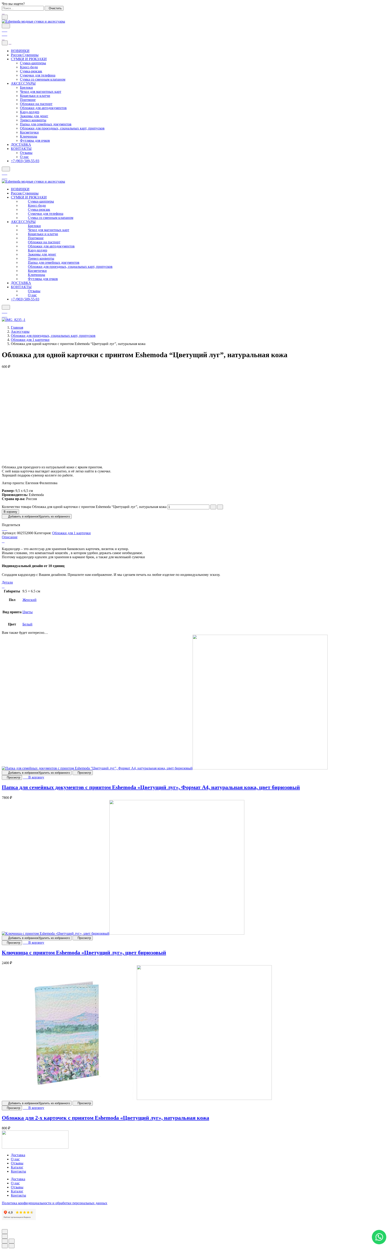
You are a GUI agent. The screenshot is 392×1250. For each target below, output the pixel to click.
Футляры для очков (35, 140)
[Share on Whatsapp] (3, 529)
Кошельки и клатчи (35, 96)
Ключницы (28, 136)
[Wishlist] (4, 30)
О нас (24, 157)
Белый (27, 624)
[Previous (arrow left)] (5, 1245)
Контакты (18, 1171)
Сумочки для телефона (37, 75)
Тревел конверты (33, 120)
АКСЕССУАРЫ (23, 83)
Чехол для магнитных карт (40, 91)
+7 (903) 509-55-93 (25, 161)
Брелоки (26, 87)
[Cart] (4, 34)
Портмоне (28, 100)
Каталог (17, 1167)
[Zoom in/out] (12, 1241)
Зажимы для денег (34, 116)
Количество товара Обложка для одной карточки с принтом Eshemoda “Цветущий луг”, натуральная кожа (84, 507)
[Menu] (5, 17)
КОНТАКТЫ (21, 149)
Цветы (27, 612)
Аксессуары (20, 331)
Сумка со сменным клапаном (42, 79)
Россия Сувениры (25, 55)
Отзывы (26, 153)
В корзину (10, 511)
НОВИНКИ (20, 51)
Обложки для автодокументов (43, 108)
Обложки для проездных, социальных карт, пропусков (62, 128)
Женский (29, 600)
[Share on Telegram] (6, 529)
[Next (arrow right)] (12, 1245)
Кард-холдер (29, 112)
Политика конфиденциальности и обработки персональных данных (54, 1203)
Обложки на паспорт (36, 104)
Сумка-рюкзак (31, 71)
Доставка (18, 1155)
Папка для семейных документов (45, 124)
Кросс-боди (29, 67)
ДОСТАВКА (21, 144)
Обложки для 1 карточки (30, 340)
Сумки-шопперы (33, 63)
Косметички (29, 132)
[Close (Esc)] (5, 1241)
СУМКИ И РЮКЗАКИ (29, 59)
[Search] (6, 26)
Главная (17, 327)
